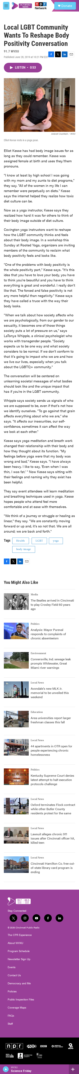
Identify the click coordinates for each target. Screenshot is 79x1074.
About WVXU (15, 943)
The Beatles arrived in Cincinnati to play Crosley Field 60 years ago (52, 604)
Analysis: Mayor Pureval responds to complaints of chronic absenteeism (48, 633)
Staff (10, 1023)
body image (23, 549)
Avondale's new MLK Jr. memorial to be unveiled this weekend (50, 692)
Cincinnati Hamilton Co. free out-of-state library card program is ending (53, 867)
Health (20, 540)
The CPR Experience (20, 934)
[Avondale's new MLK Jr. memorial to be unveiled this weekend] (16, 689)
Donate (66, 5)
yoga (56, 540)
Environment (38, 653)
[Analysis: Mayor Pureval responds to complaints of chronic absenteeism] (16, 631)
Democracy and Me (19, 983)
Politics (35, 624)
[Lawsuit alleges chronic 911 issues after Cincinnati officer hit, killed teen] (16, 835)
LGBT (39, 540)
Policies (12, 991)
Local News (37, 682)
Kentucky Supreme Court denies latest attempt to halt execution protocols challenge (52, 779)
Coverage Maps (17, 1007)
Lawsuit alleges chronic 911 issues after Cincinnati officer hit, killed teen (53, 838)
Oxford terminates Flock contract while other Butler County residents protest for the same (53, 808)
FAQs (11, 1015)
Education (37, 712)
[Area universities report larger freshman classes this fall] (16, 719)
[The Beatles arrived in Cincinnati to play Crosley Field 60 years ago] (16, 601)
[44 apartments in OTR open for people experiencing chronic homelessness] (16, 747)
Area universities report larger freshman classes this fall (51, 720)
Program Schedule (19, 951)
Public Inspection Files (21, 999)
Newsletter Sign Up (19, 959)
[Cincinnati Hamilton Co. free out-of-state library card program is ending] (16, 864)
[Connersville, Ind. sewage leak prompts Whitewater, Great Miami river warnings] (16, 660)
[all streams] (74, 1069)
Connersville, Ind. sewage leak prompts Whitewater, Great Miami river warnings (51, 663)
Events (12, 967)
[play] (5, 1069)
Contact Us (14, 975)
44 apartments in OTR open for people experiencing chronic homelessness (51, 750)
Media (34, 594)
